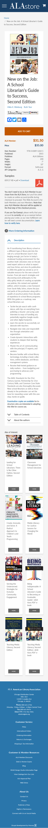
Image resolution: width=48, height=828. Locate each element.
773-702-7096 (28, 712)
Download (24, 180)
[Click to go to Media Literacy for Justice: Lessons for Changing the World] (34, 508)
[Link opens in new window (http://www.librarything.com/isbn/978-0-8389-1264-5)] (15, 112)
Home (6, 18)
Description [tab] (19, 240)
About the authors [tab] (22, 420)
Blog (24, 766)
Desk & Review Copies (24, 762)
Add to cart (24, 131)
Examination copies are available (20, 401)
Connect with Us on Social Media (24, 813)
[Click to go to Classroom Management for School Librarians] (34, 447)
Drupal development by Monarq (22, 825)
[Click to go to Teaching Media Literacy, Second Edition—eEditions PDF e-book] (34, 629)
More (14, 489)
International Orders (24, 731)
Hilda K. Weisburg (14, 107)
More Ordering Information (21, 230)
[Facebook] (9, 119)
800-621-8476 (25, 709)
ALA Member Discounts (24, 757)
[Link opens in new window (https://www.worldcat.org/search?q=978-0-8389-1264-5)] (30, 112)
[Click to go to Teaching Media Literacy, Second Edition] (14, 629)
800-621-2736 (26, 705)
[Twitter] (14, 119)
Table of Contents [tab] (21, 414)
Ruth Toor (28, 107)
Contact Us (24, 796)
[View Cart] (44, 6)
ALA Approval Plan (24, 779)
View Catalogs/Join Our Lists (24, 774)
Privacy (24, 801)
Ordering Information (24, 735)
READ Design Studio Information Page (24, 770)
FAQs (24, 727)
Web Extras (24, 783)
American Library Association (26, 689)
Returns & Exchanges (24, 739)
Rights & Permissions (24, 809)
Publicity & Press (24, 805)
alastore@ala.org (24, 714)
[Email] (19, 119)
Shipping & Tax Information (24, 744)
